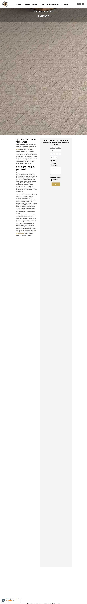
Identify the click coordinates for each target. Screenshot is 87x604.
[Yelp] (83, 4)
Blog (43, 4)
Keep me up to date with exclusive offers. (55, 179)
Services (27, 4)
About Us (34, 4)
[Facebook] (78, 4)
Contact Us (65, 4)
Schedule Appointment (53, 4)
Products (19, 4)
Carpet (53, 160)
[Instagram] (80, 4)
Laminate (53, 163)
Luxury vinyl (54, 165)
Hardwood (54, 162)
